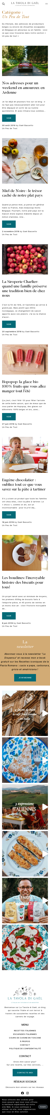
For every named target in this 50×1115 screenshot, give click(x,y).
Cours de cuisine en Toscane (25, 1038)
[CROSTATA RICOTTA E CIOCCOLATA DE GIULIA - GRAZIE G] (25, 760)
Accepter (43, 1107)
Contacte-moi (25, 1072)
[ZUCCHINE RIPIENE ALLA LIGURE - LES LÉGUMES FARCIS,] (25, 853)
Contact (25, 1045)
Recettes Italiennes (25, 1030)
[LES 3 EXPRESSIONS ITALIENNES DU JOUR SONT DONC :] (25, 807)
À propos (25, 1041)
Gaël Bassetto (26, 125)
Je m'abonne (25, 677)
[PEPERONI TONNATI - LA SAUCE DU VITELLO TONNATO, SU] (25, 947)
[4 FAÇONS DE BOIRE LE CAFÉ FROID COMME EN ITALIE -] (25, 713)
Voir (9, 118)
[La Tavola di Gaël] (25, 4)
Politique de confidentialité (25, 1048)
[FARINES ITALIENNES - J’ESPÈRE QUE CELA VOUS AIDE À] (25, 900)
